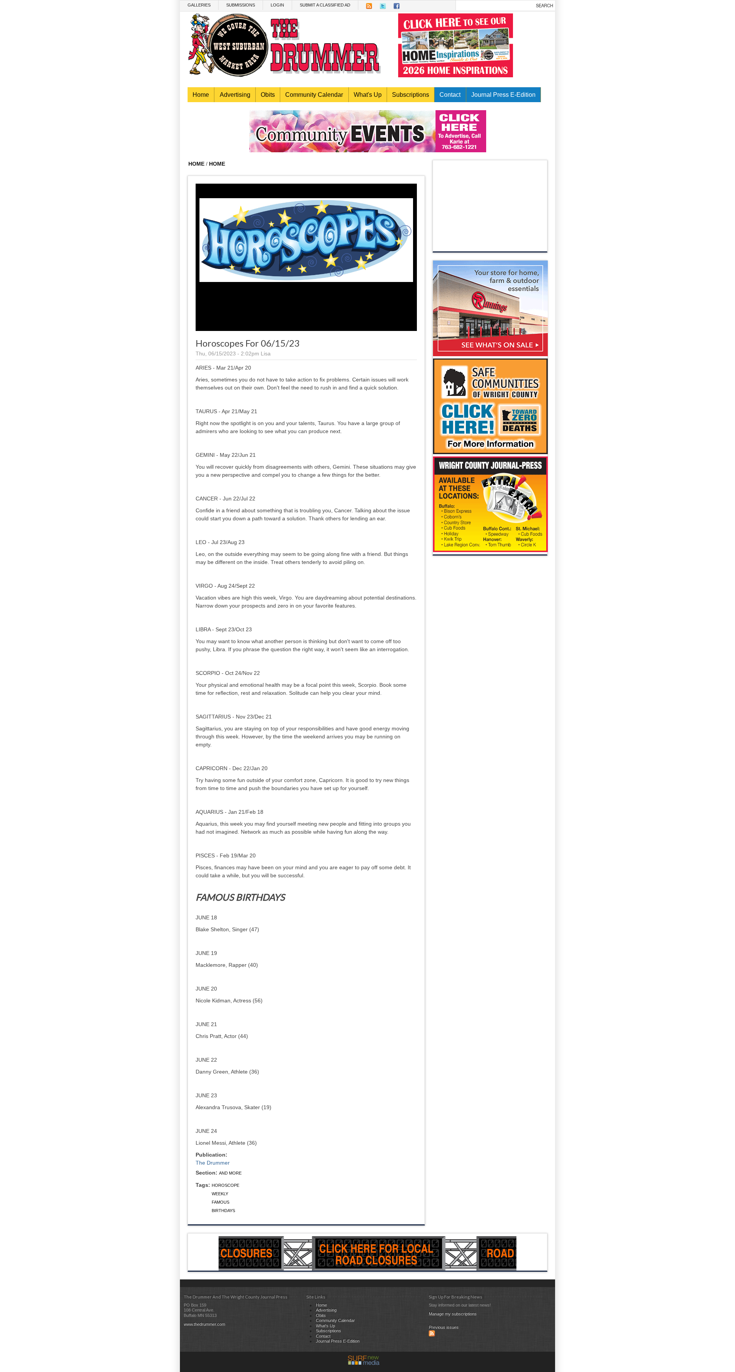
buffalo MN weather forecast (490, 244)
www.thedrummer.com (204, 1324)
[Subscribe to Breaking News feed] (432, 1335)
